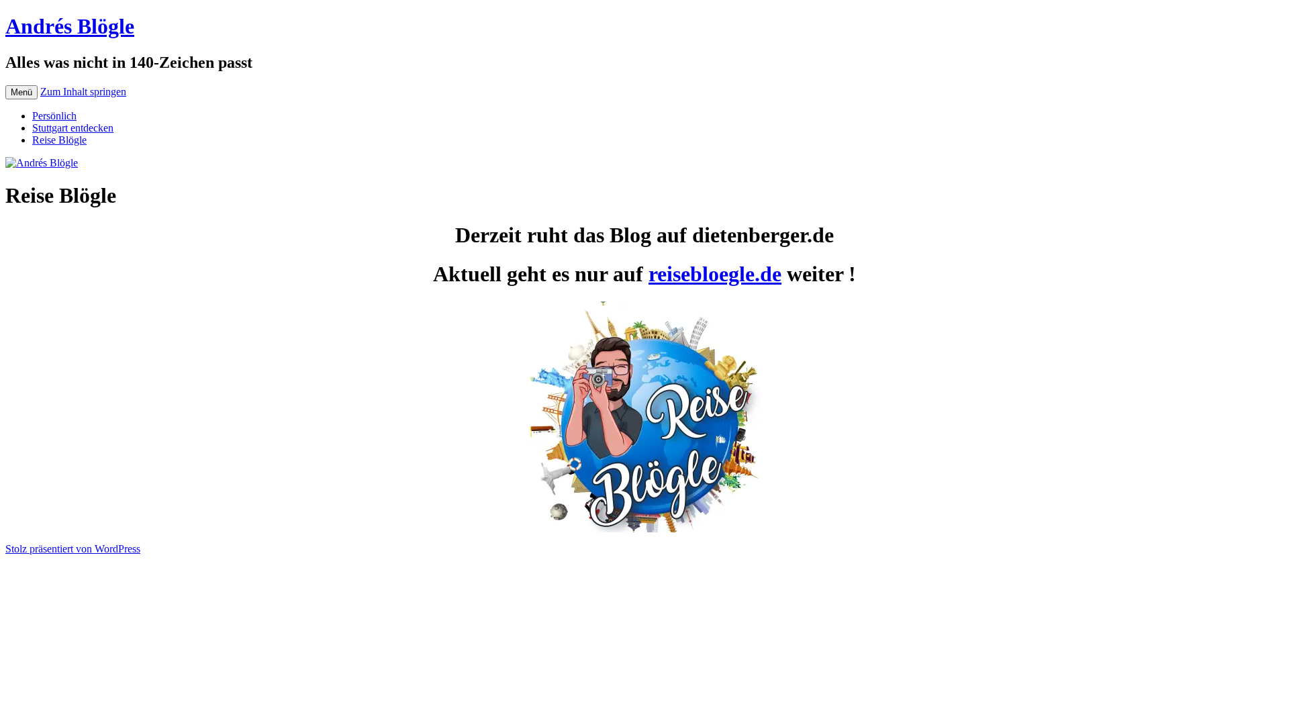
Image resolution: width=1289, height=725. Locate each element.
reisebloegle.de (715, 274)
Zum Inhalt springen (83, 91)
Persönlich (54, 116)
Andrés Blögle (69, 26)
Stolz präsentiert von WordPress (72, 548)
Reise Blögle (59, 140)
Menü (21, 92)
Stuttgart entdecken (72, 128)
